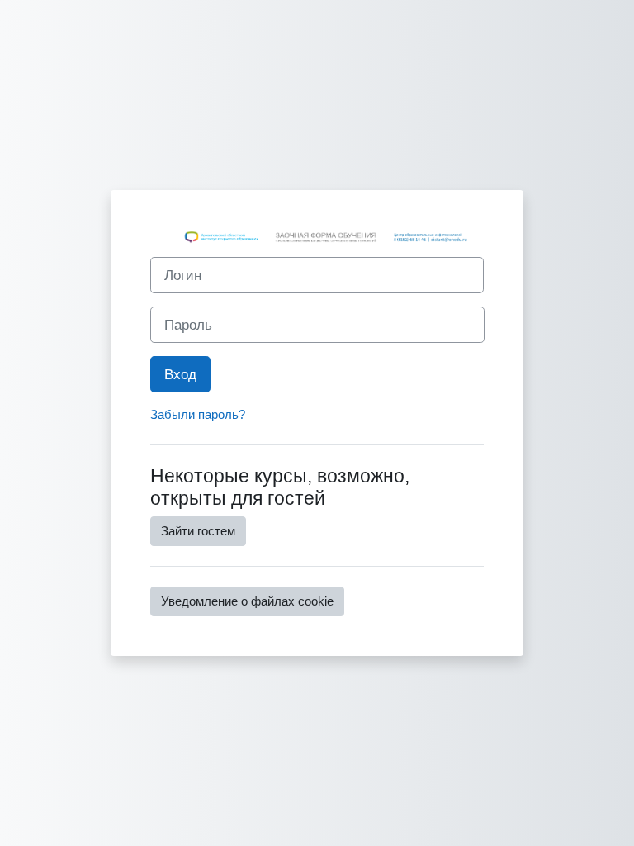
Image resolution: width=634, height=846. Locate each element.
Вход (180, 374)
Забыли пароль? (197, 414)
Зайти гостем (198, 531)
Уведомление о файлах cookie (247, 601)
